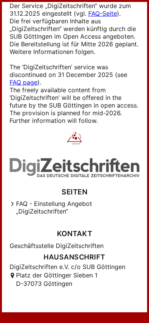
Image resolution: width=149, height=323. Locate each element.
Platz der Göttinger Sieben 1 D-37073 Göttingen (56, 279)
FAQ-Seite (102, 13)
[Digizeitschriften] (75, 139)
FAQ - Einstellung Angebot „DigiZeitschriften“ (54, 207)
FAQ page (23, 82)
